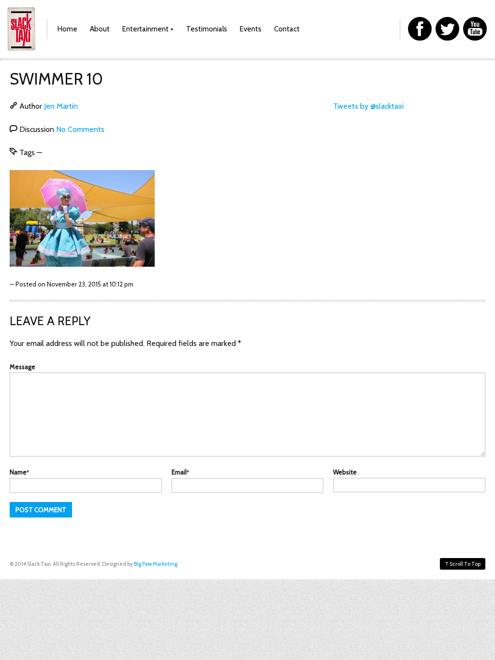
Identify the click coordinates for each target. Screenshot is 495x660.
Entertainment (145, 29)
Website (345, 472)
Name (19, 472)
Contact (287, 29)
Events (251, 29)
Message (22, 367)
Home (67, 29)
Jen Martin (61, 106)
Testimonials (206, 29)
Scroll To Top (462, 563)
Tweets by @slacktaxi (368, 106)
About (100, 29)
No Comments (80, 129)
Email (180, 472)
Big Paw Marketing (155, 563)
